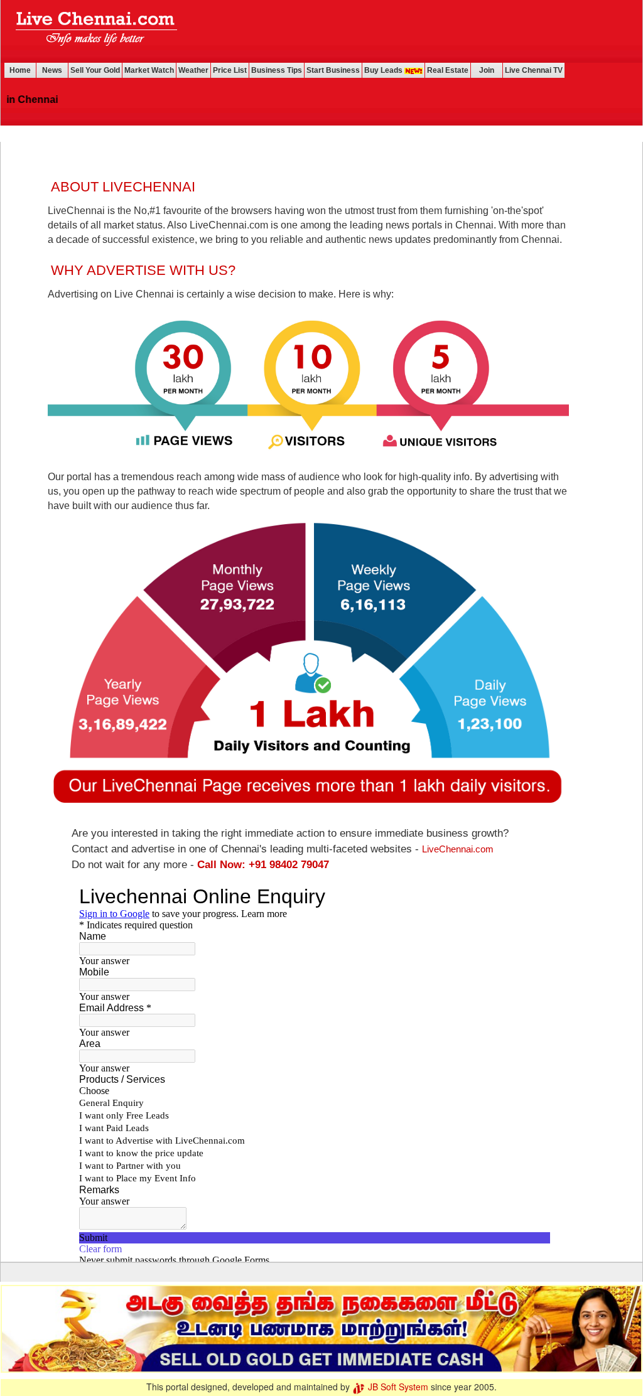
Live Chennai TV (534, 70)
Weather (193, 70)
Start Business (333, 70)
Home (20, 70)
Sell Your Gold (95, 70)
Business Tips (276, 70)
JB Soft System (396, 1386)
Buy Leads (384, 70)
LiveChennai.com (458, 849)
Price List (230, 70)
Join (486, 70)
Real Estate (447, 70)
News (52, 70)
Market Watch (149, 70)
